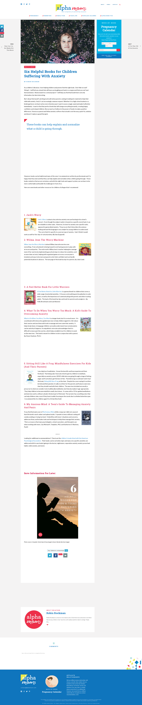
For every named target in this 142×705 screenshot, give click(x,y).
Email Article (2, 36)
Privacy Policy (83, 703)
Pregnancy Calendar (52, 692)
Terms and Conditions (72, 703)
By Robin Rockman (31, 81)
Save (3, 33)
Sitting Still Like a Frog (51, 381)
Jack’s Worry (42, 219)
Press (108, 4)
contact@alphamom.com (28, 687)
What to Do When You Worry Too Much (37, 318)
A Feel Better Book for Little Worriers (49, 291)
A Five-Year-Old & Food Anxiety (133, 47)
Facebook (2, 30)
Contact (115, 4)
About (102, 4)
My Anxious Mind (48, 412)
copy (66, 550)
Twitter (2, 26)
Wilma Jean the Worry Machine (34, 244)
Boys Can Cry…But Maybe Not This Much (9, 48)
